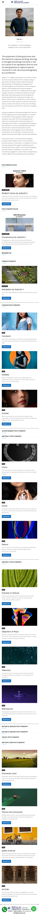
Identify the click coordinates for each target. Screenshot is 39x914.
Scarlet (5, 413)
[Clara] (19, 452)
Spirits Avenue (8, 850)
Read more (6, 204)
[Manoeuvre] (19, 694)
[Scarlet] (19, 398)
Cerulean (6, 336)
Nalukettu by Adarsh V (13, 289)
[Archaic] (19, 874)
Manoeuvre (7, 709)
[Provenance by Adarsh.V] (19, 222)
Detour (5, 544)
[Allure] (19, 491)
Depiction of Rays (10, 631)
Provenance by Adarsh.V (14, 237)
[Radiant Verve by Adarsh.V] (19, 178)
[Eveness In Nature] (19, 578)
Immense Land (9, 773)
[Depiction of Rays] (19, 617)
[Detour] (19, 530)
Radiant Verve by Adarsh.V (15, 193)
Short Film (4, 286)
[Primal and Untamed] (19, 797)
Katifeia (5, 374)
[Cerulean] (19, 321)
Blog (3, 332)
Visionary (6, 670)
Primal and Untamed (12, 812)
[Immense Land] (19, 759)
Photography (5, 190)
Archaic (5, 889)
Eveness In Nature (10, 593)
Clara (4, 467)
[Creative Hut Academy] (20, 2)
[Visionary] (19, 655)
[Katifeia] (19, 360)
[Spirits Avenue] (19, 836)
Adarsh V (19, 39)
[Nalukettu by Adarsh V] (19, 275)
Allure (4, 506)
